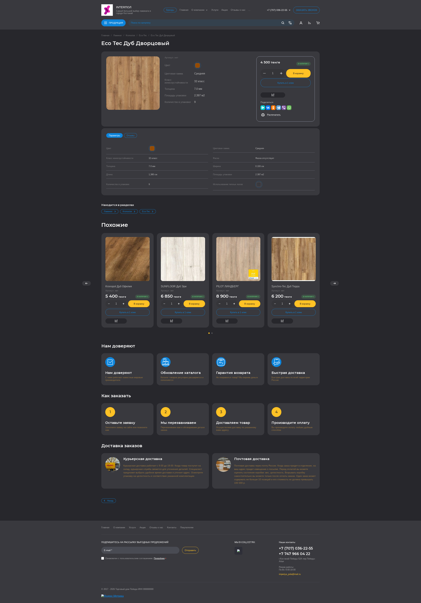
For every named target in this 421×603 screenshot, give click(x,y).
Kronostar (130, 35)
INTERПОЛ (123, 7)
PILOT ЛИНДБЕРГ (227, 286)
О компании (119, 527)
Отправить (190, 550)
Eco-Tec (143, 35)
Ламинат (117, 35)
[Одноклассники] (273, 107)
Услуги (132, 527)
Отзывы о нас (156, 527)
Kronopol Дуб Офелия (118, 286)
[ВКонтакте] (268, 107)
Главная (105, 35)
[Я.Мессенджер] (262, 107)
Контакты (171, 527)
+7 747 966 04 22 (294, 554)
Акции (143, 527)
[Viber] (284, 107)
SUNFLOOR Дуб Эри (173, 286)
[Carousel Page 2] (212, 333)
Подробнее (159, 558)
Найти (283, 22)
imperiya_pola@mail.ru (290, 574)
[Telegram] (278, 107)
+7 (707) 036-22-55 (277, 10)
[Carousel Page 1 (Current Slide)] (209, 333)
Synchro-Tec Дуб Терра (285, 286)
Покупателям (186, 527)
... (249, 10)
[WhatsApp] (289, 107)
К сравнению (272, 95)
